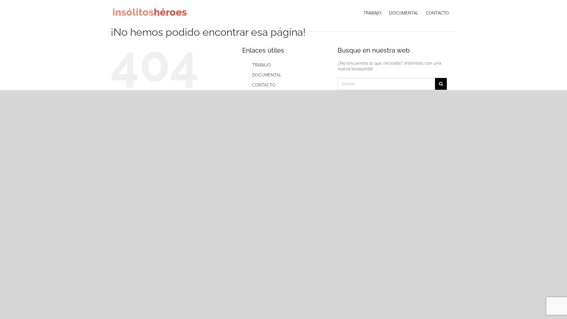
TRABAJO (261, 65)
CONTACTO (264, 85)
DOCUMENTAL (266, 75)
